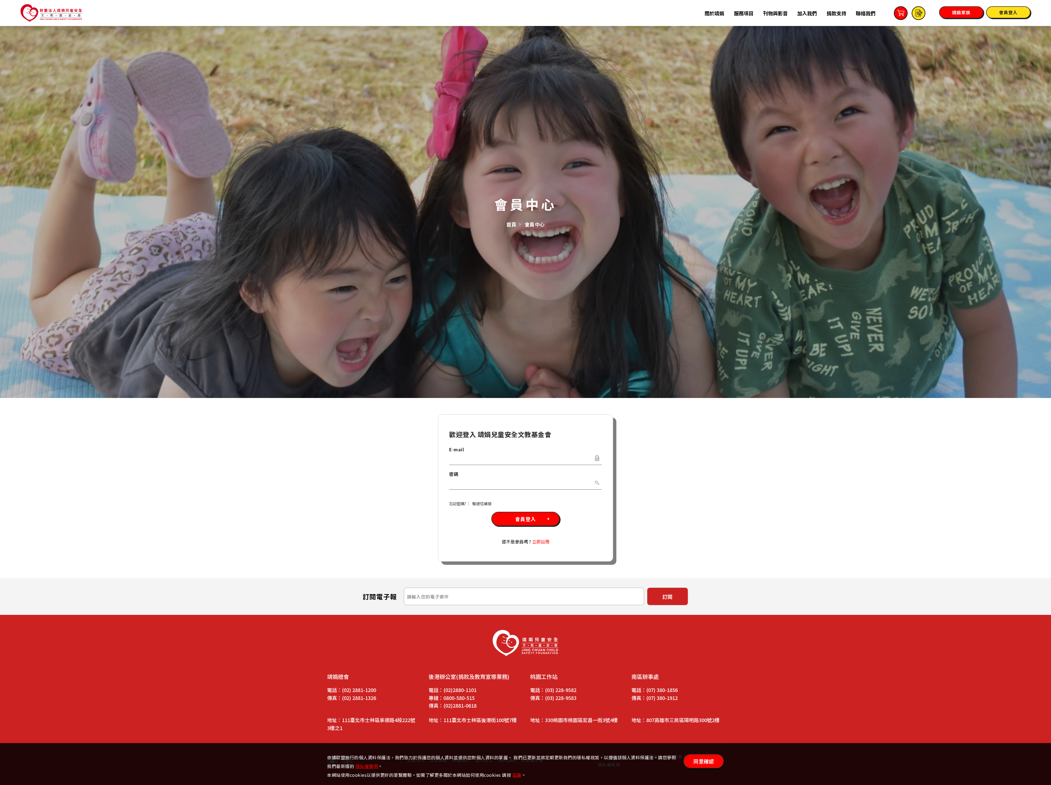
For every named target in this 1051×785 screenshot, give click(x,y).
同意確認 (704, 761)
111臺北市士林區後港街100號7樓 (480, 719)
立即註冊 (541, 541)
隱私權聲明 (367, 766)
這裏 (516, 775)
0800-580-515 (459, 697)
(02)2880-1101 (460, 689)
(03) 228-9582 (560, 689)
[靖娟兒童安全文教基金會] (525, 643)
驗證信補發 (482, 503)
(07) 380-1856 (662, 689)
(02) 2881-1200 (359, 689)
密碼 (453, 474)
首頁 (511, 224)
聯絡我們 (866, 13)
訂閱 (667, 596)
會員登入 (525, 518)
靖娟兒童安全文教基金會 (51, 13)
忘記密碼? (457, 503)
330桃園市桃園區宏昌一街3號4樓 (581, 719)
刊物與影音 (775, 13)
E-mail (456, 449)
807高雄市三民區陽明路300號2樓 (683, 719)
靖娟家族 (961, 12)
